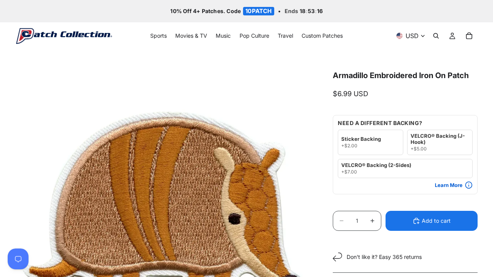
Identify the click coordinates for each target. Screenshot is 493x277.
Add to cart (436, 220)
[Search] (436, 36)
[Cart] (469, 36)
